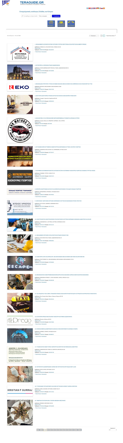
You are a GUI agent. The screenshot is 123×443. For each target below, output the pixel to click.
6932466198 (51, 280)
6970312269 (51, 405)
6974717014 (51, 391)
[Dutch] (92, 8)
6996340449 (42, 372)
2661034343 (42, 352)
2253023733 (42, 391)
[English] (94, 8)
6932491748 (51, 352)
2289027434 (42, 194)
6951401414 (42, 299)
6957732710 (42, 206)
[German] (98, 8)
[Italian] (100, 8)
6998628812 (51, 240)
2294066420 (42, 152)
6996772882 (42, 240)
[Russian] (102, 8)
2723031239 (42, 405)
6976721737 (42, 224)
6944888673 (51, 334)
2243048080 (42, 322)
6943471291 (51, 89)
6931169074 (51, 49)
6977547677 (51, 152)
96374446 (42, 123)
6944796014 (51, 194)
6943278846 (51, 322)
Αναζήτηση (57, 16)
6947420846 (51, 70)
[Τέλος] (79, 430)
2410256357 (42, 280)
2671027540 (42, 101)
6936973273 (51, 176)
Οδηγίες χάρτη (38, 48)
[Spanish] (104, 8)
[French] (96, 8)
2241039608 (42, 70)
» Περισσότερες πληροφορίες (41, 51)
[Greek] (87, 8)
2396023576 (42, 89)
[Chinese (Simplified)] (90, 8)
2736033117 (42, 334)
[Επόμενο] (76, 430)
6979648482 (42, 262)
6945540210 (51, 101)
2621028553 (42, 176)
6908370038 (42, 49)
